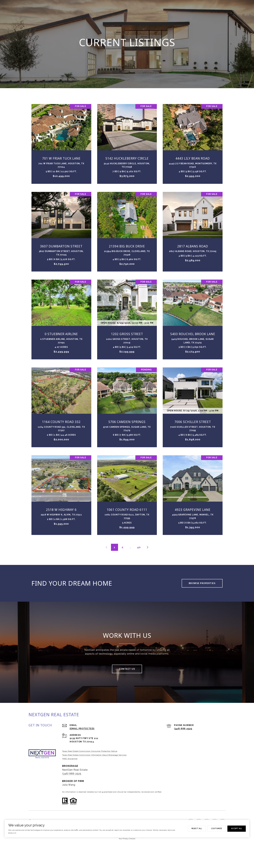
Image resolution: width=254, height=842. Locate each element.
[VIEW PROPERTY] (61, 140)
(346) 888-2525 (183, 728)
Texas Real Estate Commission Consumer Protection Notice (89, 751)
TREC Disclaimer (70, 759)
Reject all (197, 828)
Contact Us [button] (127, 669)
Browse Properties (202, 583)
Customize (216, 828)
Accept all (236, 828)
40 (139, 547)
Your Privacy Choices (127, 839)
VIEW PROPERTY (61, 142)
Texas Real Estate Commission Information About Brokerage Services (94, 755)
